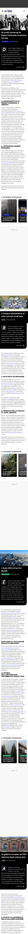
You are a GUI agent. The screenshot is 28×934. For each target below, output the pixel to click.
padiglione (6, 723)
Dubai (6, 711)
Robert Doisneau (18, 80)
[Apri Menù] (2, 11)
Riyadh (14, 616)
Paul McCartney (11, 391)
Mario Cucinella (5, 727)
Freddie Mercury (16, 393)
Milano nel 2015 (15, 704)
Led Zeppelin (13, 388)
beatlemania (7, 355)
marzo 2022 (20, 711)
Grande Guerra (5, 162)
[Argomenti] (24, 11)
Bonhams (5, 383)
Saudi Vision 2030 (10, 630)
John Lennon (10, 363)
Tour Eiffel (18, 691)
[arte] (8, 11)
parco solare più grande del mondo (10, 665)
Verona (9, 82)
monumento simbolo (6, 696)
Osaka (22, 713)
